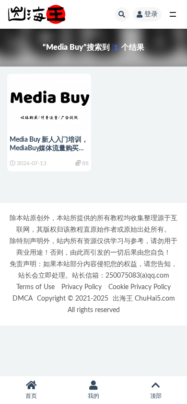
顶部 (156, 396)
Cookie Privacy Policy (139, 287)
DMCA (22, 298)
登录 (151, 14)
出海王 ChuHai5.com (144, 298)
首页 (31, 396)
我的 (93, 396)
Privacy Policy (81, 287)
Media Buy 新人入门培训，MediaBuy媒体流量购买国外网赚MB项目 (49, 148)
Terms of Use (35, 287)
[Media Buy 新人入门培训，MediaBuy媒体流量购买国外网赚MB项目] (49, 100)
